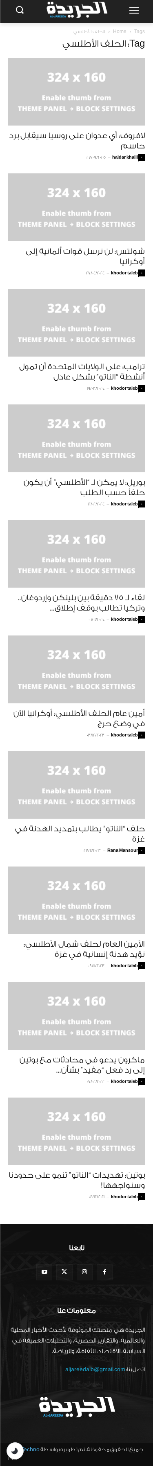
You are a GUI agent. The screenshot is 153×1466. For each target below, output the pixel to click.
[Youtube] (44, 1272)
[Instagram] (85, 1272)
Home (119, 31)
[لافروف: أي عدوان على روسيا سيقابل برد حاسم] (76, 92)
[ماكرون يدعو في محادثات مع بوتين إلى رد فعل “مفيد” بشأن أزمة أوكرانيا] (76, 1015)
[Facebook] (105, 1272)
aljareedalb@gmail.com (95, 1369)
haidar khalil (125, 157)
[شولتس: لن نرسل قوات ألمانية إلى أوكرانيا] (76, 207)
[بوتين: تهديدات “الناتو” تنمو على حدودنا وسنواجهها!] (76, 1131)
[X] (64, 1272)
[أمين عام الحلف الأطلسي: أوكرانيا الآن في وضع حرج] (76, 669)
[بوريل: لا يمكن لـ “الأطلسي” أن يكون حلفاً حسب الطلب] (76, 438)
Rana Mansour (122, 850)
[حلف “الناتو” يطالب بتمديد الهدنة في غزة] (76, 785)
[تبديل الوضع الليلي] (15, 1450)
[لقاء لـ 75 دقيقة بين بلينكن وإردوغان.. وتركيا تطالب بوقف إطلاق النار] (76, 554)
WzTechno (26, 1449)
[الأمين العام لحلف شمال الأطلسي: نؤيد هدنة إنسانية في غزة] (76, 900)
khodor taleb (124, 273)
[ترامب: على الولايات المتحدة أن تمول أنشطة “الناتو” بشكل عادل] (76, 323)
